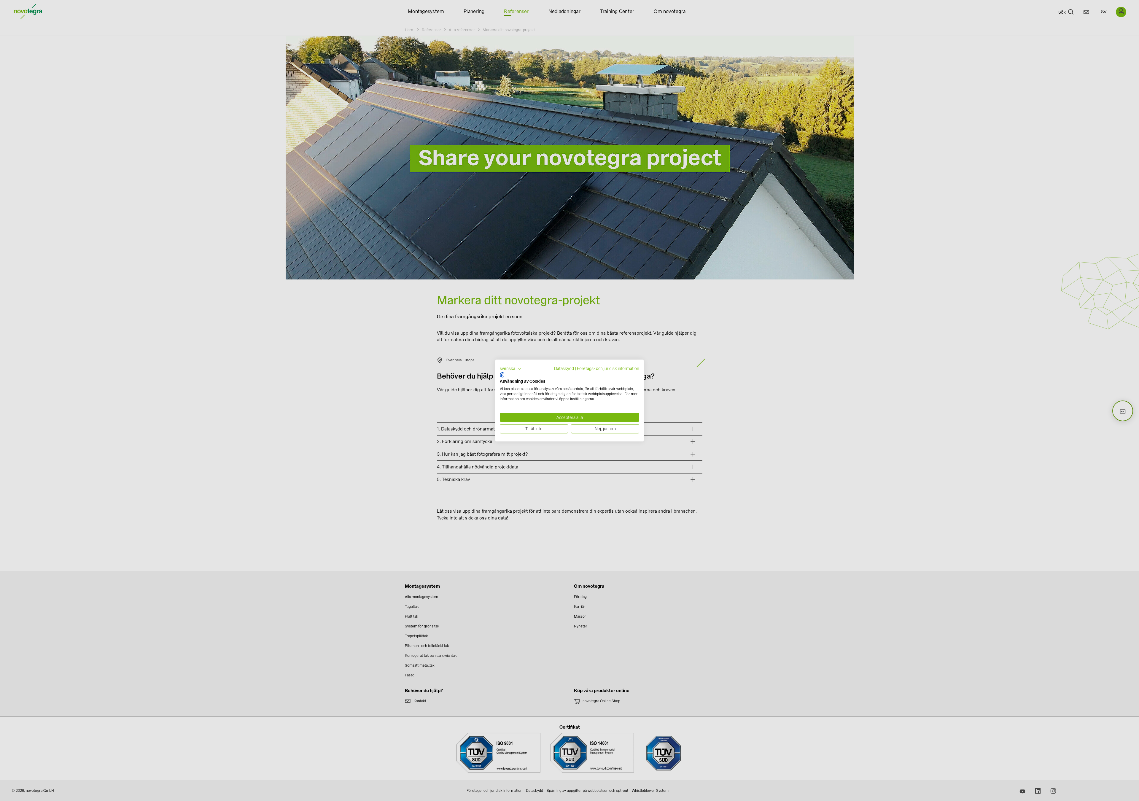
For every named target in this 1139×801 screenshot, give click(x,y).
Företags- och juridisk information (608, 368)
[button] (511, 368)
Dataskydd (564, 368)
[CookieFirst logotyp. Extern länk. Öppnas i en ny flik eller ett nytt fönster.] (502, 375)
